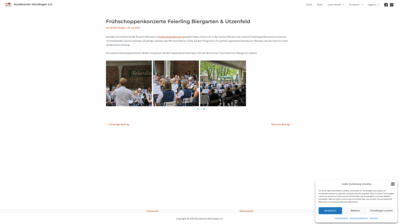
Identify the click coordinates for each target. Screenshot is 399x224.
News (320, 4)
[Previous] (194, 109)
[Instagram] (392, 5)
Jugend (371, 4)
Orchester (354, 4)
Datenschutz (246, 210)
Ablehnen (355, 210)
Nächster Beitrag (282, 124)
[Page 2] (201, 109)
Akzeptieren (330, 210)
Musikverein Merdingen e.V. (33, 4)
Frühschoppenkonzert (170, 36)
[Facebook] (386, 5)
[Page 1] (198, 109)
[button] (392, 184)
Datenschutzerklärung (359, 218)
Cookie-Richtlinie (341, 218)
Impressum (373, 218)
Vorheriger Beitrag (117, 124)
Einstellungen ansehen (381, 210)
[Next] (204, 109)
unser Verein (334, 4)
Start (309, 4)
